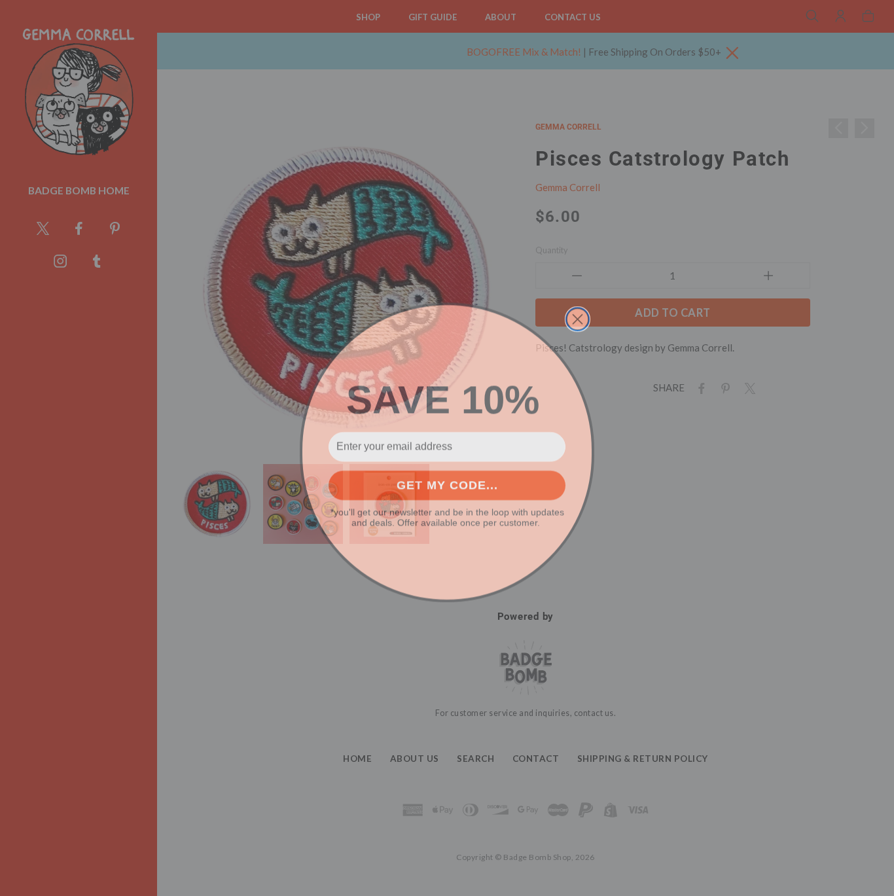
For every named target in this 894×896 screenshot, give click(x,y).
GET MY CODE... (447, 481)
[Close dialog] (577, 315)
